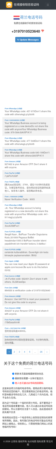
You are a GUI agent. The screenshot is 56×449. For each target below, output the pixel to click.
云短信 (14, 441)
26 (41, 351)
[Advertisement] (28, 76)
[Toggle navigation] (48, 5)
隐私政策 (41, 441)
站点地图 (32, 441)
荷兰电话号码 (31, 17)
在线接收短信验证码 (26, 4)
